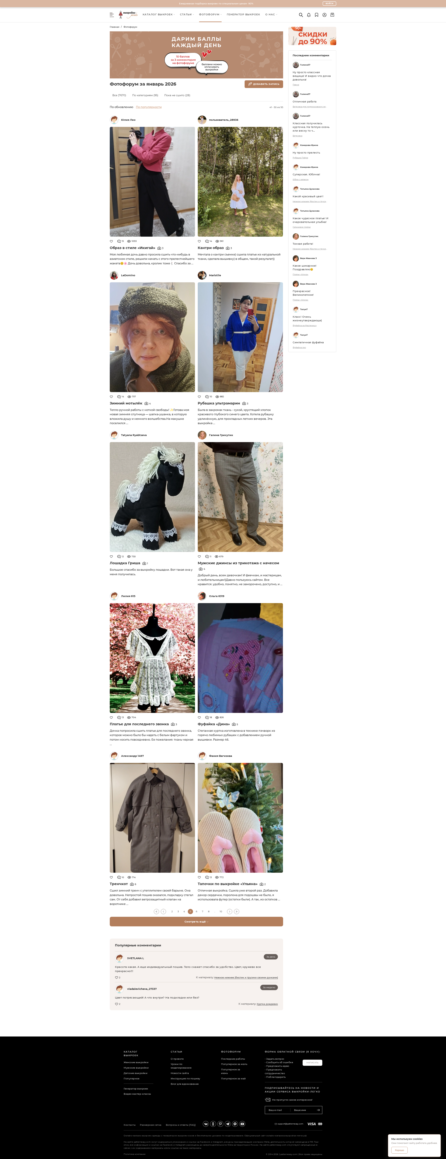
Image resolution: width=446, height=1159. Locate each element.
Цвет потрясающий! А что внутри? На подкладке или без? (157, 997)
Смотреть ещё (195, 921)
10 (221, 911)
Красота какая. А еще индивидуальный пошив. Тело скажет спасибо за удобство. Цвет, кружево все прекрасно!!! (188, 969)
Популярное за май (233, 1078)
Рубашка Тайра (300, 157)
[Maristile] (202, 275)
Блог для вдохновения (185, 1084)
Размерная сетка (151, 1124)
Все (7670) (119, 95)
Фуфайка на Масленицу (305, 325)
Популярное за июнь (230, 1071)
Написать (312, 1062)
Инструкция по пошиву (185, 1078)
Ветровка (297, 136)
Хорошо (399, 1150)
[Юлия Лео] (114, 120)
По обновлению (121, 107)
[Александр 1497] (114, 756)
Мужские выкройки (136, 1067)
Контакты (130, 1124)
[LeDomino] (114, 275)
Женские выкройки (136, 1062)
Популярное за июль (234, 1064)
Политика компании (135, 1154)
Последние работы (233, 1058)
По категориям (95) (145, 95)
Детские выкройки (135, 1073)
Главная (114, 26)
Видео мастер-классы (137, 1093)
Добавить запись (266, 83)
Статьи (176, 1051)
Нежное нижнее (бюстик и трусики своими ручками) (246, 977)
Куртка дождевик (267, 1004)
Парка (296, 84)
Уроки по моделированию (181, 1066)
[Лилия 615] (114, 596)
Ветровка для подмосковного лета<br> (310, 106)
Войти (329, 3)
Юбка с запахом (301, 179)
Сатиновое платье (302, 227)
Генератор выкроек (136, 1088)
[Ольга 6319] (202, 596)
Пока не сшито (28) (177, 95)
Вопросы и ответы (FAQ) (181, 1124)
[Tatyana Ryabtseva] (114, 435)
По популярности (149, 107)
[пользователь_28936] (202, 120)
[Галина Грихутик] (202, 435)
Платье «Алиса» (300, 274)
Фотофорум (130, 26)
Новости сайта (180, 1073)
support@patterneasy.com (290, 1124)
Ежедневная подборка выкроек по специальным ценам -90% (216, 3)
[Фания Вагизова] (202, 756)
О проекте (177, 1058)
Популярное (131, 1078)
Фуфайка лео (299, 347)
